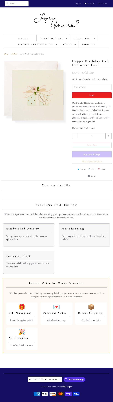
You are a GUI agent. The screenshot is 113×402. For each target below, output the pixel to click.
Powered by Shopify (64, 386)
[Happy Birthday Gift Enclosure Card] (35, 92)
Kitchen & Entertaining (36, 44)
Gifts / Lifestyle (52, 38)
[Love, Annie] (56, 22)
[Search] (7, 3)
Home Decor (83, 38)
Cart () (90, 4)
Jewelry (24, 38)
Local (68, 44)
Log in (78, 4)
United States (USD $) (43, 379)
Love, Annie (51, 386)
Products (14, 54)
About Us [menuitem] (88, 44)
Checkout (102, 4)
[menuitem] (26, 38)
